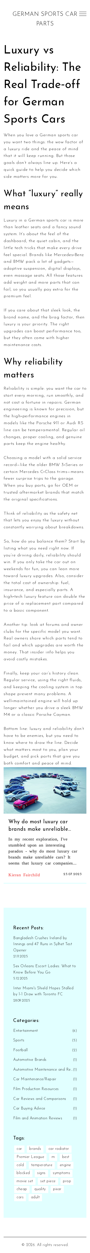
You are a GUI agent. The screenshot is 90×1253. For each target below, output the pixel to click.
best (65, 1157)
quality (40, 1189)
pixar (57, 1189)
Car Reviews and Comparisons (39, 1099)
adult (35, 1197)
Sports (18, 1040)
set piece (48, 1181)
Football (20, 1050)
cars (20, 1197)
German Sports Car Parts (45, 19)
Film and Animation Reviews (37, 1118)
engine (65, 1165)
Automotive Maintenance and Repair (43, 1070)
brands (35, 1149)
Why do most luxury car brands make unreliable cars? (38, 826)
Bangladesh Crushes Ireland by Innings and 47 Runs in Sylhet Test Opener (42, 944)
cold (20, 1165)
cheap (22, 1189)
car (19, 1149)
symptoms (61, 1173)
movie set (25, 1181)
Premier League (30, 1157)
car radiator (58, 1149)
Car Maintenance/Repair (34, 1079)
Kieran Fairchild (24, 874)
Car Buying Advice (29, 1108)
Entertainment (25, 1031)
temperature (42, 1165)
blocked (23, 1173)
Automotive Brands (30, 1060)
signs (41, 1173)
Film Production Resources (36, 1089)
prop (67, 1181)
